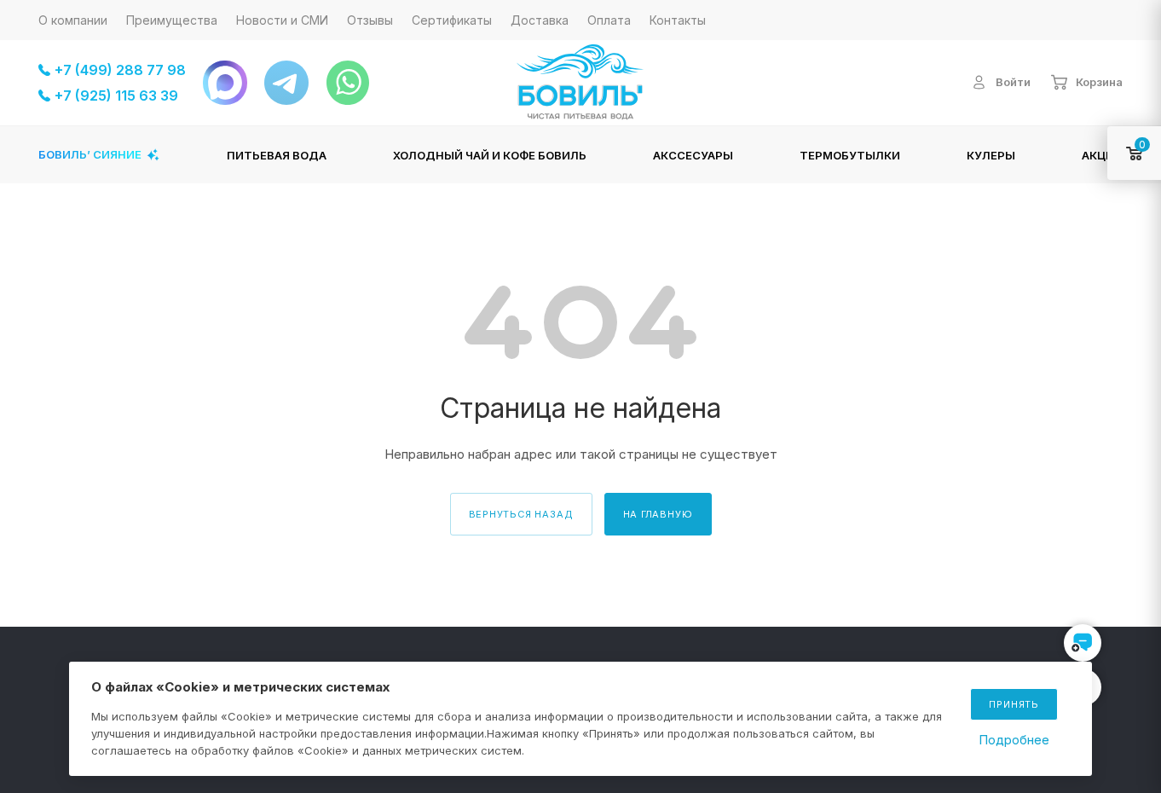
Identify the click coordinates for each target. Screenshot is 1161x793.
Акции (1102, 155)
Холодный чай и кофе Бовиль (489, 155)
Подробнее (1014, 740)
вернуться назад (521, 514)
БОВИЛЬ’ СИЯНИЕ (90, 154)
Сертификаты (452, 20)
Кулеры (991, 155)
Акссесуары (693, 155)
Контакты (678, 20)
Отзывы (370, 20)
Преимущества (171, 20)
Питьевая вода (276, 155)
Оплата (609, 20)
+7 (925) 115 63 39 (116, 95)
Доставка (540, 20)
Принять (1014, 704)
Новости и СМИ (282, 20)
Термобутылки (850, 155)
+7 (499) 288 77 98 (120, 70)
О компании (72, 20)
